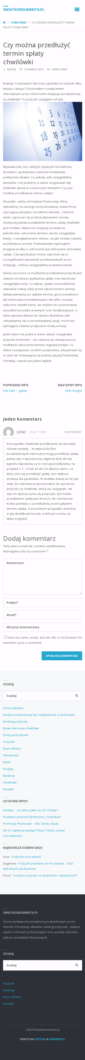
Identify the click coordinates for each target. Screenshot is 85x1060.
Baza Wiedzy (12, 748)
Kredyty (8, 769)
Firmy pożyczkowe (15, 735)
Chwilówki (18, 22)
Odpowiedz (73, 432)
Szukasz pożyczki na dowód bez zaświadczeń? (45, 875)
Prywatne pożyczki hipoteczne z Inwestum (32, 817)
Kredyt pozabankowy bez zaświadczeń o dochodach (39, 715)
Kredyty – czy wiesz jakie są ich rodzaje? (30, 810)
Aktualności (11, 755)
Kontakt (8, 789)
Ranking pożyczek (15, 721)
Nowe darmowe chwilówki (21, 728)
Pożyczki (9, 742)
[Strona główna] (4, 22)
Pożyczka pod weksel (26, 857)
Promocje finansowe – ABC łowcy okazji (30, 824)
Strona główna (13, 708)
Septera (40, 1039)
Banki (7, 762)
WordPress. (57, 1039)
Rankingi (9, 776)
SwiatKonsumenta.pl (23, 9)
